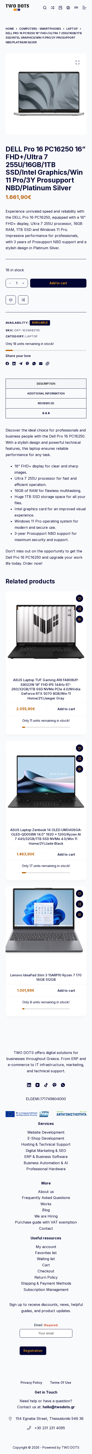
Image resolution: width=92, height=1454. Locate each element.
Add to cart (58, 283)
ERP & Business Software (46, 1156)
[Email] (40, 363)
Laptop (31, 336)
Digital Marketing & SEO (46, 1150)
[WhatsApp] (34, 363)
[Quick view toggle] (79, 619)
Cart (46, 1265)
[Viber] (27, 363)
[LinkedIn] (14, 363)
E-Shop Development (45, 1138)
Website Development (46, 1132)
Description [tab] (46, 383)
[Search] (44, 7)
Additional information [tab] (46, 393)
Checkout (46, 1271)
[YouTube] (38, 1085)
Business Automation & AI (46, 1163)
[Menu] (84, 8)
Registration (32, 1350)
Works (45, 1204)
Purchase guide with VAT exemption (46, 1222)
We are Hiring (46, 1216)
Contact (46, 1228)
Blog (46, 1210)
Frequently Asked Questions (46, 1197)
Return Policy (46, 1277)
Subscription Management (46, 1289)
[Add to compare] (23, 299)
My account (46, 1247)
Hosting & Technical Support (46, 1144)
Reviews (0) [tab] (46, 403)
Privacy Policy (31, 1382)
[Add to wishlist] (11, 299)
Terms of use (60, 1382)
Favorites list (46, 1253)
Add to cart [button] (66, 709)
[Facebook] (7, 363)
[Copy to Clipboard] (47, 363)
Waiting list (46, 1259)
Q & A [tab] (46, 413)
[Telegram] (20, 363)
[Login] (68, 7)
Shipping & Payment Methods (46, 1283)
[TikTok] (46, 1085)
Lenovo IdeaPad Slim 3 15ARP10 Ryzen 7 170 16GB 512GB (46, 977)
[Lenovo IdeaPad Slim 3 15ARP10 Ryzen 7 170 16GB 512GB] (46, 927)
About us (46, 1191)
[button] (76, 7)
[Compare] (52, 7)
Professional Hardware (46, 1169)
